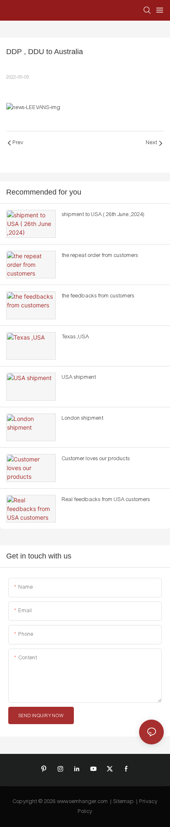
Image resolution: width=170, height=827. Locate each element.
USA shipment (79, 377)
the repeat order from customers (100, 255)
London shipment (83, 418)
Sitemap (123, 801)
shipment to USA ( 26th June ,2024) (103, 214)
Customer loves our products (96, 458)
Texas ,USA (75, 336)
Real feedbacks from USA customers (106, 499)
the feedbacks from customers (98, 295)
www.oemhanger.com (82, 801)
